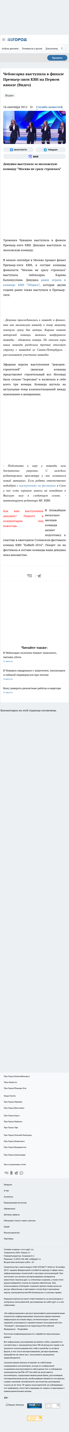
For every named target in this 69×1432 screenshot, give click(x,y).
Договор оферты (12, 1214)
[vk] (30, 575)
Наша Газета (10, 1096)
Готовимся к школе (32, 48)
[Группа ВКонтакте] (18, 149)
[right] (65, 49)
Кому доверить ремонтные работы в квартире (32, 690)
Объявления (9, 1208)
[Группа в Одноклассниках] (11, 1173)
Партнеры (8, 1238)
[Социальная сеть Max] (34, 156)
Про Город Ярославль (14, 1108)
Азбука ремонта (10, 48)
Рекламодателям (12, 1232)
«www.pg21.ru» (27, 1249)
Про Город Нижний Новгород (18, 1135)
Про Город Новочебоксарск (17, 1076)
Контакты (8, 1196)
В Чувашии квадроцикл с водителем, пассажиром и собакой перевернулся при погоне (34, 674)
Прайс (7, 1226)
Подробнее (22, 1329)
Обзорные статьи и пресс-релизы (20, 1220)
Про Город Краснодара (14, 1155)
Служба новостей (49, 107)
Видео (9, 95)
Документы (52, 48)
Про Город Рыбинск (13, 1121)
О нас (6, 1190)
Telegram (8, 1184)
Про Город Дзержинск (14, 1141)
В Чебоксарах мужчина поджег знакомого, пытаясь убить (30, 656)
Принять (57, 57)
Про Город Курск (12, 1115)
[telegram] (40, 575)
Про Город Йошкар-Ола (15, 1088)
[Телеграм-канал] (50, 149)
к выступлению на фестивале (36, 485)
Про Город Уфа (11, 1127)
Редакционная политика (15, 1202)
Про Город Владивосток (15, 1147)
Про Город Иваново (13, 1102)
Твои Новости (10, 1082)
